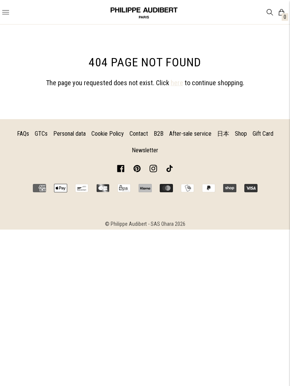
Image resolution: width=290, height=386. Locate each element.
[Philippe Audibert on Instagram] (153, 170)
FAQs (23, 133)
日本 (223, 133)
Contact (139, 133)
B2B (159, 133)
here (177, 83)
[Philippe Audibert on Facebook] (121, 170)
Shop (241, 133)
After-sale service (190, 133)
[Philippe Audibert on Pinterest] (137, 170)
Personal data (69, 133)
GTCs (41, 133)
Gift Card (263, 133)
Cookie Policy (107, 133)
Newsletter (145, 150)
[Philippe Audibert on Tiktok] (169, 170)
